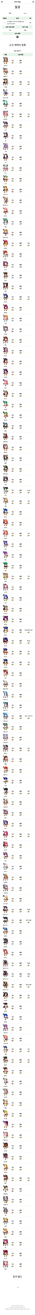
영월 (25, 30)
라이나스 (5, 194)
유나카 (5, 839)
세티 (5, 570)
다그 (5, 173)
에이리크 (5, 699)
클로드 (5, 1065)
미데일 (5, 409)
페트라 (5, 1129)
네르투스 (5, 119)
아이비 (5, 624)
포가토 (5, 1151)
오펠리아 (5, 807)
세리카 (5, 527)
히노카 (5, 1258)
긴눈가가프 (5, 98)
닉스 (5, 162)
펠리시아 (5, 1140)
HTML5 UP (23, 1307)
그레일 (5, 87)
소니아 (5, 592)
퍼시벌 (5, 1118)
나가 (5, 108)
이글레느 (5, 882)
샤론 (5, 506)
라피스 (5, 216)
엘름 (5, 764)
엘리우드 (5, 775)
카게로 (5, 1000)
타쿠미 (5, 1097)
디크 (5, 184)
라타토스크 (5, 205)
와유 (5, 818)
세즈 (5, 549)
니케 (5, 151)
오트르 (5, 796)
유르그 (5, 871)
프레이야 (5, 1204)
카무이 (5, 1011)
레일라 (5, 248)
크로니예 (5, 1043)
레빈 (5, 227)
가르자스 (5, 65)
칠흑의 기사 (5, 968)
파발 (5, 1108)
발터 (5, 431)
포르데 (5, 1172)
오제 (5, 785)
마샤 (5, 388)
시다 (5, 603)
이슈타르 (5, 893)
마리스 (5, 355)
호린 (5, 1226)
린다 (5, 345)
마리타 (5, 377)
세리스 (5, 517)
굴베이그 (5, 76)
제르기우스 (5, 914)
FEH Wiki (17, 2)
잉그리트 (5, 904)
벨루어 (5, 452)
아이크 (5, 635)
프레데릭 (5, 1194)
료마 (5, 291)
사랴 (5, 484)
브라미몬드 (5, 474)
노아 (5, 130)
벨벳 (5, 463)
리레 (5, 323)
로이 (5, 259)
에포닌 (5, 753)
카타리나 (5, 1033)
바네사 (5, 420)
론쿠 (5, 280)
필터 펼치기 (17, 51)
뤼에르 (5, 313)
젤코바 (5, 947)
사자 (5, 495)
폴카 (5, 1183)
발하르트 (5, 441)
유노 (5, 861)
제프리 (5, 936)
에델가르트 (5, 689)
